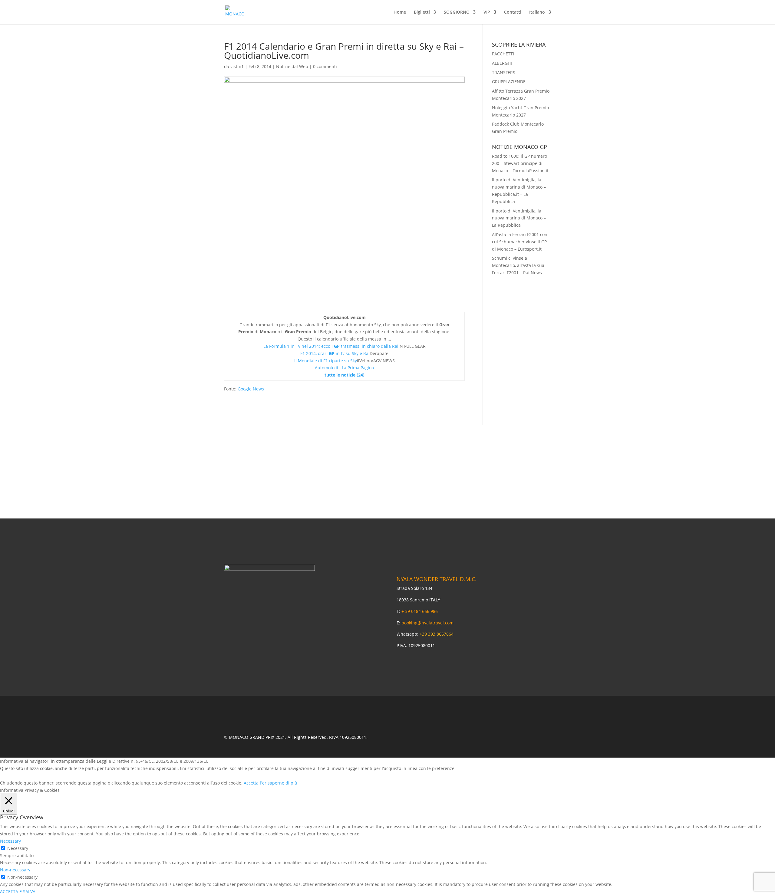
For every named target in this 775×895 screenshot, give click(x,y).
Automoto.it (326, 367)
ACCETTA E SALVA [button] (17, 891)
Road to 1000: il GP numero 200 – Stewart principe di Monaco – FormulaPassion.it (520, 163)
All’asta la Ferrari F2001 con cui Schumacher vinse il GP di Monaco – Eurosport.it (519, 242)
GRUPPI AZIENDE (509, 81)
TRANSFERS (503, 72)
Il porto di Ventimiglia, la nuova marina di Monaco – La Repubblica (519, 218)
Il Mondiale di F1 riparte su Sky (325, 361)
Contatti (512, 12)
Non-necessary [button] (15, 870)
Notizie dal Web (292, 66)
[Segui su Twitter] (482, 737)
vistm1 (237, 66)
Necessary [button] (10, 841)
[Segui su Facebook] (465, 737)
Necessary (17, 848)
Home (400, 12)
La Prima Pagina (358, 367)
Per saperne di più (278, 783)
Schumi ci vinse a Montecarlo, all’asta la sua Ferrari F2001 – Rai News (518, 265)
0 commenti (325, 66)
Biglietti (422, 12)
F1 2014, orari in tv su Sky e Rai (335, 353)
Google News (251, 389)
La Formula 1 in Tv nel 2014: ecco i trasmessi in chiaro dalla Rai (330, 346)
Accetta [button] (251, 783)
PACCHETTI (503, 54)
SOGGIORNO (457, 12)
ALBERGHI (502, 63)
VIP (486, 12)
